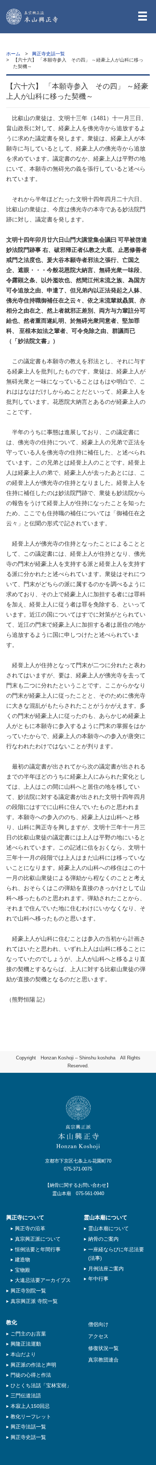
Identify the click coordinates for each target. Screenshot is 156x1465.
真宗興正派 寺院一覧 (34, 1301)
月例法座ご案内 (106, 1268)
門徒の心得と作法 (31, 1375)
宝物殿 (22, 1270)
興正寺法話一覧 (28, 1427)
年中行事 (98, 1279)
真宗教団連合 (103, 1360)
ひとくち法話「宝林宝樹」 (41, 1385)
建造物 (22, 1259)
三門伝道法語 (26, 1395)
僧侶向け (98, 1324)
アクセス (98, 1336)
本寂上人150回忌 (30, 1406)
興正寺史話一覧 (48, 53)
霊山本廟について (108, 1228)
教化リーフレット (31, 1416)
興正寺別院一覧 (28, 1290)
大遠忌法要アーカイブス (43, 1280)
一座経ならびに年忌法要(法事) (116, 1253)
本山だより (23, 1354)
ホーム (13, 53)
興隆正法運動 (26, 1344)
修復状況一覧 (103, 1348)
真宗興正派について (38, 1239)
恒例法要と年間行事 (38, 1249)
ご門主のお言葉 (28, 1334)
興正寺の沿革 (30, 1228)
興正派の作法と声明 (33, 1365)
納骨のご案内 (103, 1239)
